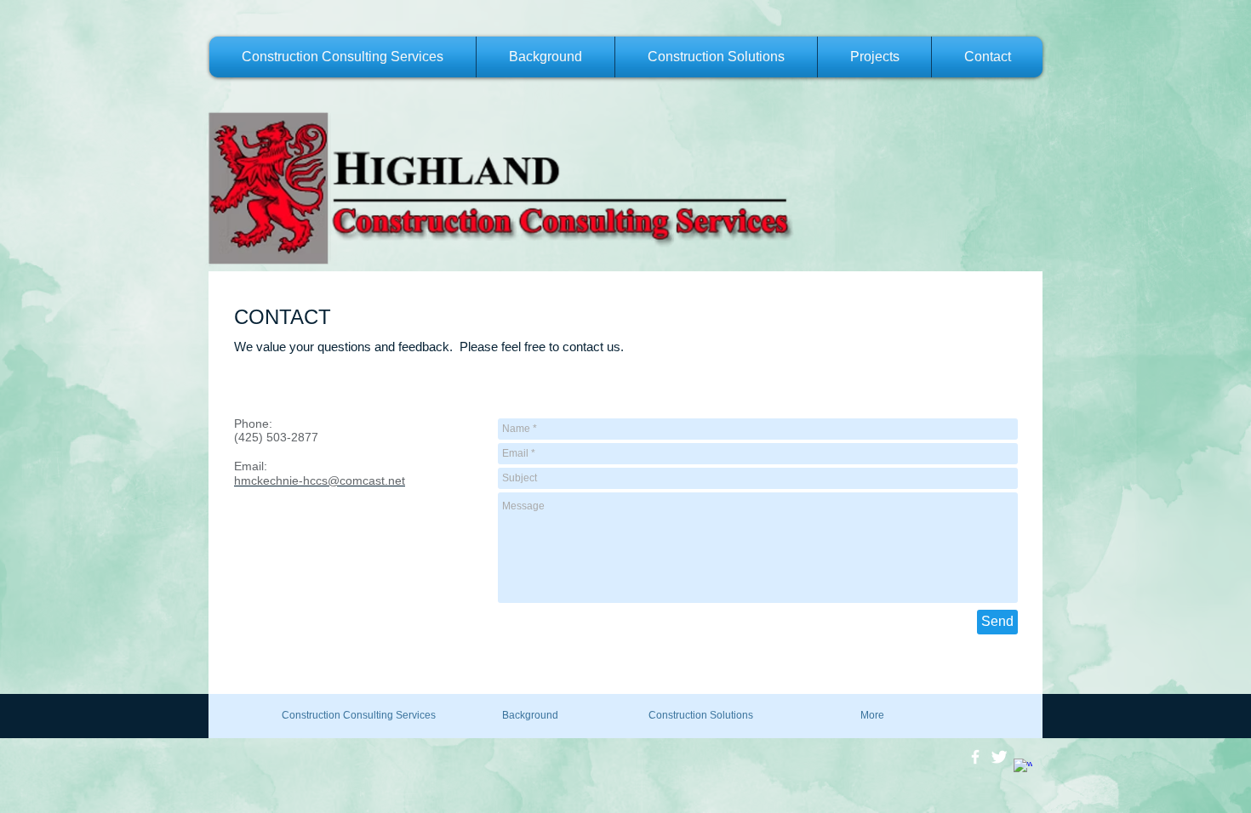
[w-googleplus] (1023, 768)
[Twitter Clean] (999, 757)
